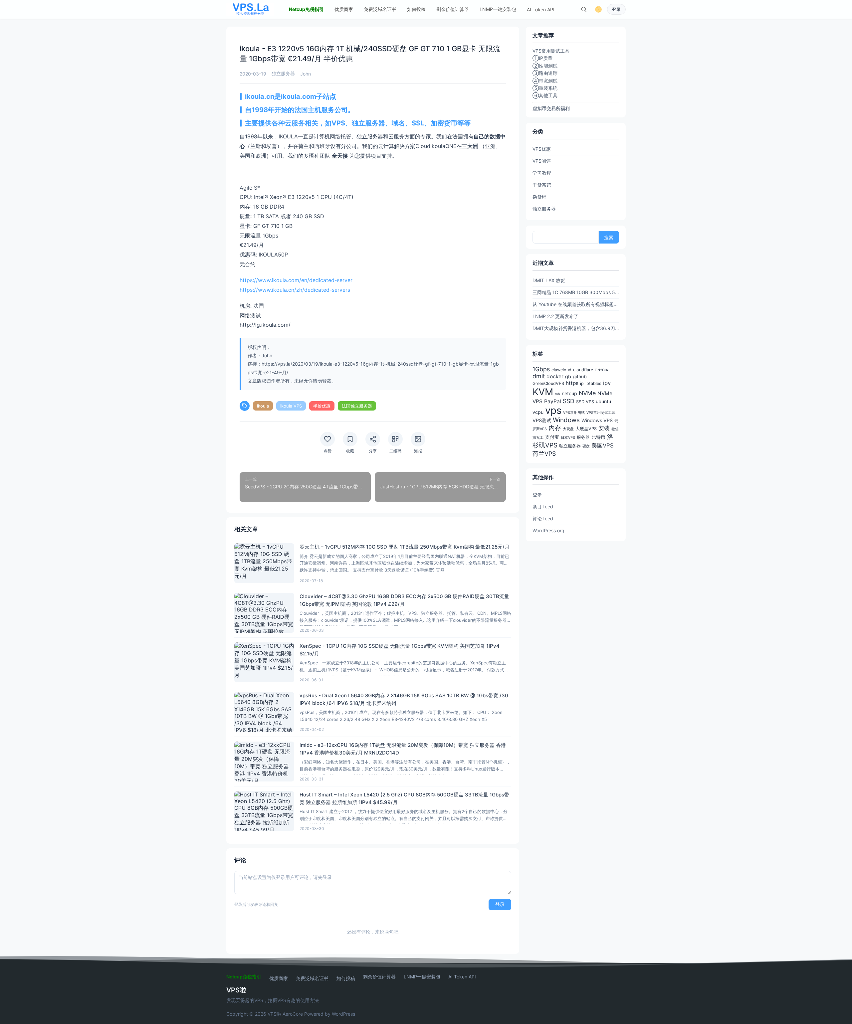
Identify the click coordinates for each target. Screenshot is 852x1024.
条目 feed (542, 506)
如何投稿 (416, 9)
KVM (542, 392)
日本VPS (568, 437)
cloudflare (583, 369)
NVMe (587, 393)
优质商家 (343, 9)
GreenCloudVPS (548, 383)
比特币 (598, 437)
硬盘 (586, 446)
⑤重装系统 (544, 88)
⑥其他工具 (544, 95)
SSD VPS (585, 401)
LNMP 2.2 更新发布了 (555, 316)
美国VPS (602, 445)
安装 (604, 428)
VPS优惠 (541, 149)
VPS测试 (541, 420)
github (580, 376)
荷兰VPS (544, 453)
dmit (538, 376)
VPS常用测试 (574, 413)
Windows (566, 420)
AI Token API (540, 9)
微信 (615, 429)
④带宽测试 (544, 81)
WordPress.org (548, 530)
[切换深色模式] (598, 9)
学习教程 (541, 173)
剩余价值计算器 (452, 9)
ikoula (263, 406)
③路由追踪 (544, 73)
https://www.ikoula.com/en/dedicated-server (296, 280)
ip (582, 383)
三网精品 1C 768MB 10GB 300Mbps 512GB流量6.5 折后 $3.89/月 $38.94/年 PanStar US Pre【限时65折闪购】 (575, 292)
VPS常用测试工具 (600, 413)
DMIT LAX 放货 (548, 280)
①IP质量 (542, 58)
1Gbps (541, 369)
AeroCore (293, 1014)
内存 (554, 428)
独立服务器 (283, 73)
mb (557, 394)
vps (553, 410)
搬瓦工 (537, 437)
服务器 (583, 437)
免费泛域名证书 (380, 9)
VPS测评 (541, 161)
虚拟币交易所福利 (551, 108)
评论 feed (542, 518)
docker (554, 376)
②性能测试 (544, 66)
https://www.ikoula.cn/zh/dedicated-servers (295, 289)
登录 (616, 9)
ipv (607, 383)
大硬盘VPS (586, 428)
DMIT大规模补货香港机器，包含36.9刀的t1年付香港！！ (575, 328)
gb (568, 376)
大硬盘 (568, 429)
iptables (593, 383)
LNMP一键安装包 (498, 9)
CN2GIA (601, 370)
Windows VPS (597, 420)
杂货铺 (539, 197)
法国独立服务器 (357, 406)
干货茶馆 (541, 185)
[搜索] (584, 9)
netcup (569, 393)
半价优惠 (321, 406)
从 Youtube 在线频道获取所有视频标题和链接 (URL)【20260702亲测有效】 (575, 304)
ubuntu (603, 401)
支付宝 (552, 437)
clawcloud (561, 369)
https (572, 383)
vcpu (537, 412)
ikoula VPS (291, 406)
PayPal (552, 401)
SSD (568, 401)
